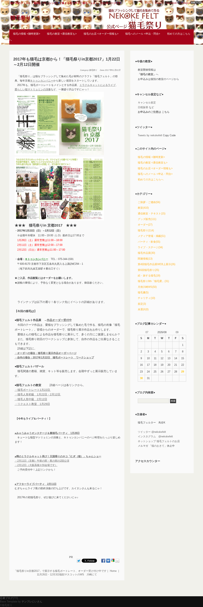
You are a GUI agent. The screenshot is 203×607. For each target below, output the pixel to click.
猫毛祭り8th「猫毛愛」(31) (153, 281)
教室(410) (143, 207)
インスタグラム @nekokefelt (155, 436)
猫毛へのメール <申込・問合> (142, 33)
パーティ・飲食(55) (149, 241)
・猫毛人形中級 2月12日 (31, 399)
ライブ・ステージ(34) (150, 247)
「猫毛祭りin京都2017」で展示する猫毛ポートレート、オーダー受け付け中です (60, 570)
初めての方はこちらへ (151, 179)
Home (113, 570)
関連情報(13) (145, 258)
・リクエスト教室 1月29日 (32, 404)
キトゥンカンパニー (41, 80)
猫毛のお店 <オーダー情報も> (101, 33)
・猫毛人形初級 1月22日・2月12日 (38, 394)
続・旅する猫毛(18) (149, 275)
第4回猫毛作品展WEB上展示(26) (156, 264)
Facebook (171, 2)
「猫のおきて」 (158, 445)
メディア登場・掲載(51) (151, 235)
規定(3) (142, 303)
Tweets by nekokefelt (150, 135)
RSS (148, 2)
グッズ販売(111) (147, 219)
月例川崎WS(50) (147, 286)
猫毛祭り (20, 18)
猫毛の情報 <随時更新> (26, 33)
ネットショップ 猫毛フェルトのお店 (159, 441)
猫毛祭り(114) (146, 230)
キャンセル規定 (147, 102)
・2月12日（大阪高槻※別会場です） (36, 465)
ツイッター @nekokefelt (152, 431)
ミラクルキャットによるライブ (97, 85)
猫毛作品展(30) (146, 252)
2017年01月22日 (112, 70)
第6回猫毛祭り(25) (148, 269)
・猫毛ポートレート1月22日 (33, 389)
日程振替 (143, 107)
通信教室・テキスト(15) (151, 213)
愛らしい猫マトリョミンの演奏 (33, 89)
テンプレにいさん (32, 601)
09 (177, 332)
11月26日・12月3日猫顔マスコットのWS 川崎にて (67, 574)
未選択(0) (143, 309)
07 (147, 332)
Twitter (158, 2)
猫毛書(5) (143, 292)
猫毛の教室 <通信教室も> (62, 33)
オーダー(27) (145, 224)
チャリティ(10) (146, 298)
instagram (186, 2)
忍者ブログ (6, 597)
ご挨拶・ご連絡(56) (149, 202)
